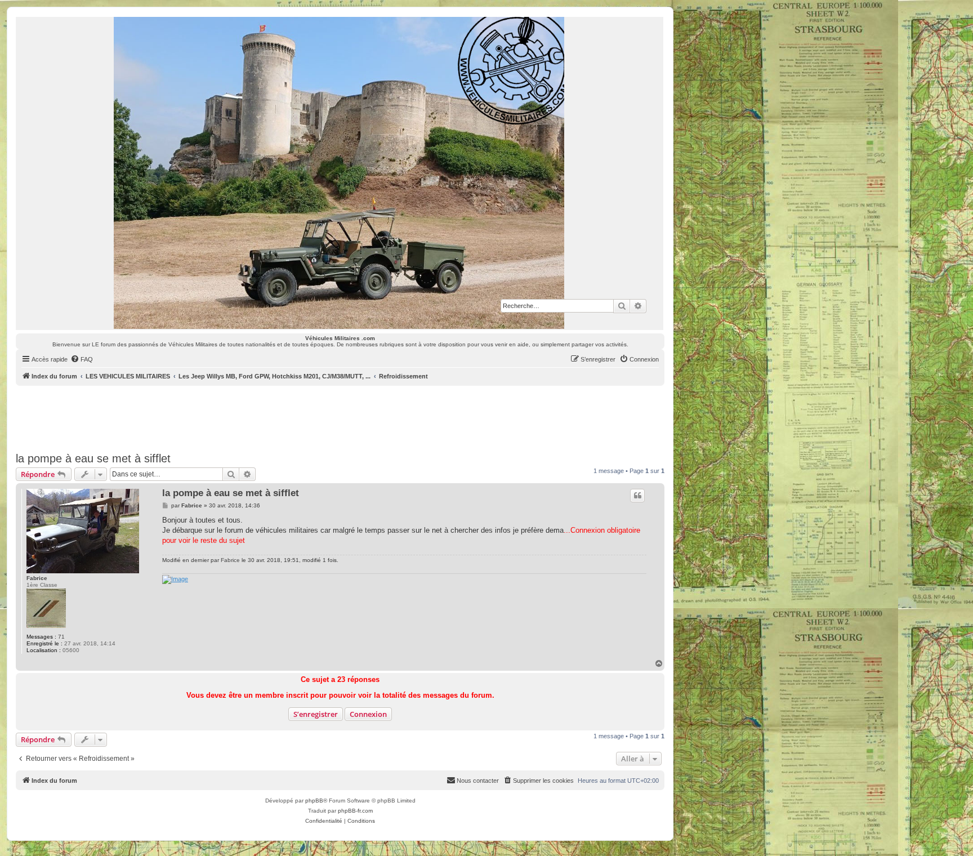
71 (61, 637)
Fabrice (36, 578)
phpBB (314, 800)
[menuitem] (81, 359)
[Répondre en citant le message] (637, 495)
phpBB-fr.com (355, 811)
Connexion (368, 714)
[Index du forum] (339, 173)
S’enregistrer (315, 714)
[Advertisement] (340, 416)
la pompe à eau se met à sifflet (93, 458)
